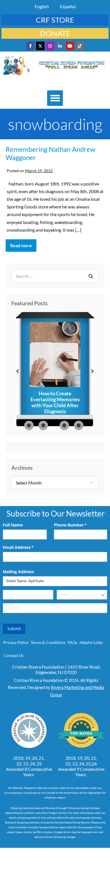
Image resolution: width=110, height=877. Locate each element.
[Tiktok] (80, 46)
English (42, 6)
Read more (23, 243)
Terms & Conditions (48, 642)
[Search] (91, 276)
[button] (55, 98)
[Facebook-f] (30, 46)
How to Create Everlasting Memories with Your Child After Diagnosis (55, 402)
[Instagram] (50, 46)
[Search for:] (55, 276)
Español (68, 6)
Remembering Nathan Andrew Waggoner (50, 153)
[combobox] (82, 595)
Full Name (13, 525)
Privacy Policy (15, 642)
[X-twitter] (40, 46)
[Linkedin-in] (60, 46)
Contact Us (13, 655)
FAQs (72, 642)
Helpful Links (91, 642)
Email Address (26, 547)
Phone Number (78, 525)
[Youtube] (70, 46)
